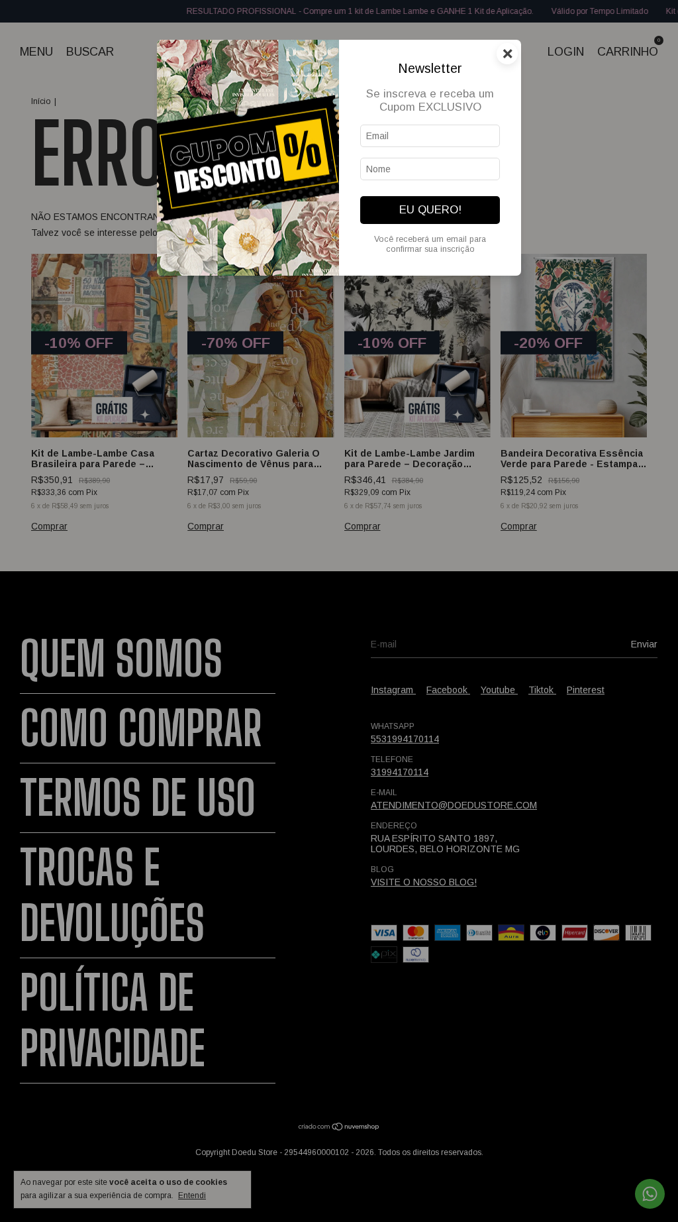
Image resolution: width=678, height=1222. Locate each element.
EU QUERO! (430, 209)
